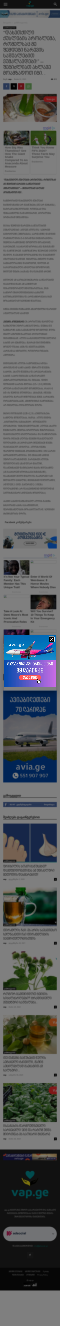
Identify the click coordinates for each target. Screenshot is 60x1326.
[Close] (52, 639)
